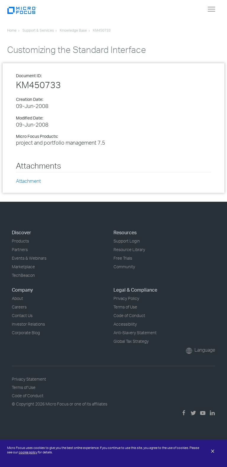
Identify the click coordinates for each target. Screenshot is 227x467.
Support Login (127, 240)
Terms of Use (125, 306)
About (17, 298)
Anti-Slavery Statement (135, 332)
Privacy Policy (126, 298)
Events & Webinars (29, 258)
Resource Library (129, 249)
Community (124, 266)
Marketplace (23, 266)
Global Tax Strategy (131, 341)
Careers (19, 306)
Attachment (28, 181)
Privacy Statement (29, 379)
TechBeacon (23, 275)
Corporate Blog (26, 332)
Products (20, 240)
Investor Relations (28, 324)
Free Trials (123, 258)
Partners (20, 249)
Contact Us (22, 315)
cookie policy (28, 452)
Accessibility (125, 324)
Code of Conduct (129, 315)
